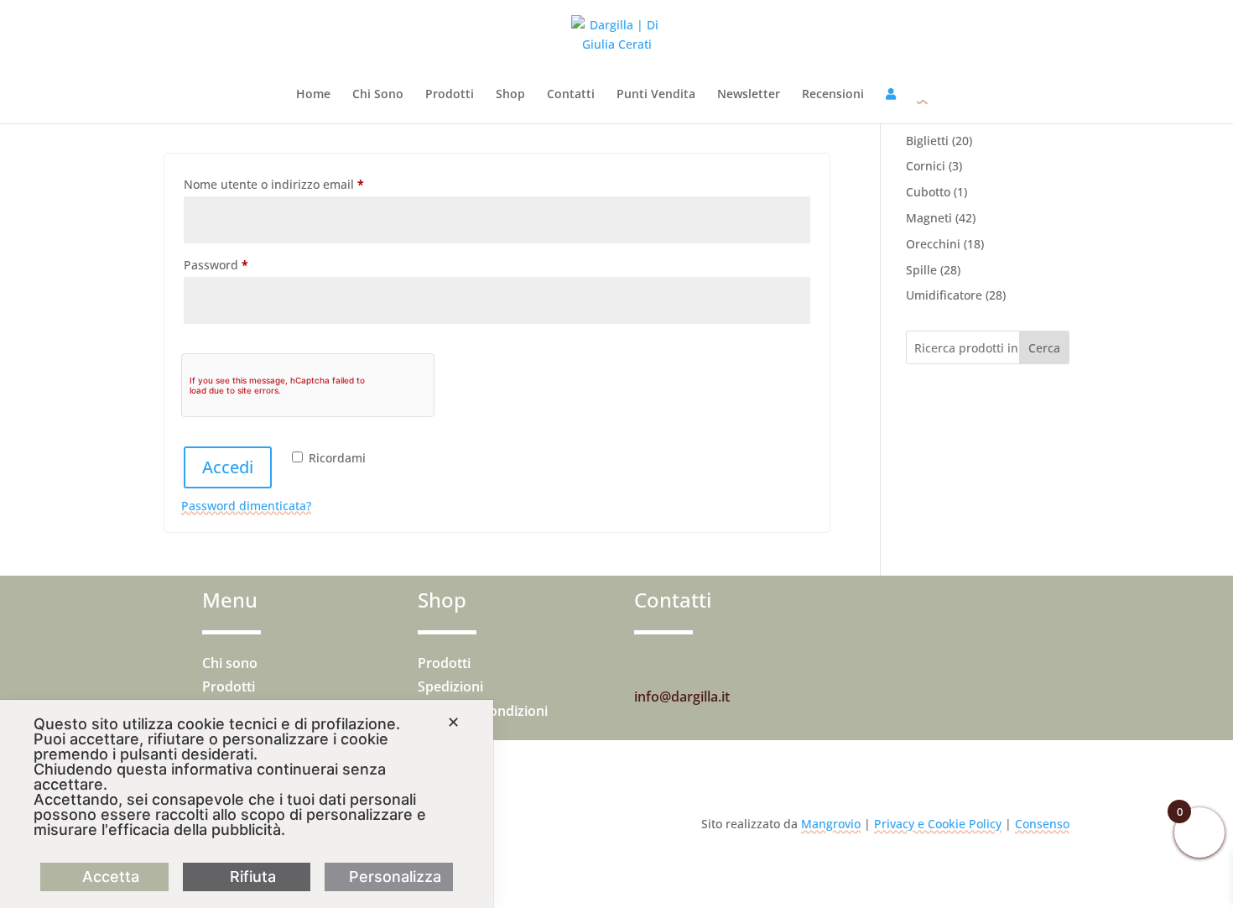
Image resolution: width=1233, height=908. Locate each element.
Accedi (227, 467)
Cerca (1044, 348)
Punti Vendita (655, 95)
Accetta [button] (110, 876)
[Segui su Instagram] (647, 664)
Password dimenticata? (246, 506)
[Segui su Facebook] (681, 664)
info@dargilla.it (682, 696)
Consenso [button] (1042, 824)
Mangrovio (831, 824)
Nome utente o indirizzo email (299, 183)
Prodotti (449, 95)
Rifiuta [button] (253, 876)
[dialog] (246, 804)
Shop (510, 95)
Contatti (571, 95)
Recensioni (833, 95)
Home (313, 95)
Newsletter (748, 95)
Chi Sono (377, 95)
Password (241, 264)
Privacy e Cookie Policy (937, 824)
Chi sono (230, 663)
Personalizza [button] (395, 876)
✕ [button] (453, 722)
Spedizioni (450, 686)
